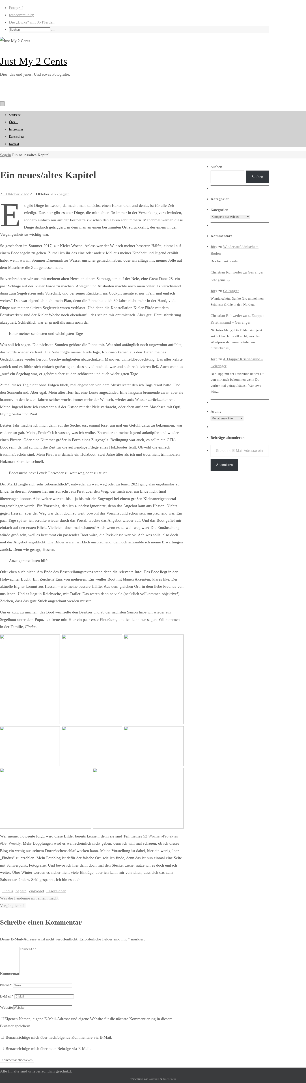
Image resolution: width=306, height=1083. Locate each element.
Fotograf (16, 7)
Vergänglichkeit (13, 905)
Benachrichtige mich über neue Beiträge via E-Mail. (48, 1048)
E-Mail (6, 996)
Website (6, 1007)
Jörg (214, 247)
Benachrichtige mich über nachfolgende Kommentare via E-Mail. (59, 1037)
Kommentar (9, 973)
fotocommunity (21, 15)
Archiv (216, 411)
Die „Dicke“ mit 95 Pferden (31, 22)
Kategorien (219, 210)
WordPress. (170, 1079)
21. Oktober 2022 (14, 194)
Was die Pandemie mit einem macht (29, 898)
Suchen (257, 177)
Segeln (5, 155)
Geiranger (256, 272)
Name (6, 985)
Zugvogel (36, 891)
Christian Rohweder (226, 272)
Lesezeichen (56, 891)
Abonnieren (224, 465)
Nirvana (154, 1079)
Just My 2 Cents (33, 61)
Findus (7, 891)
